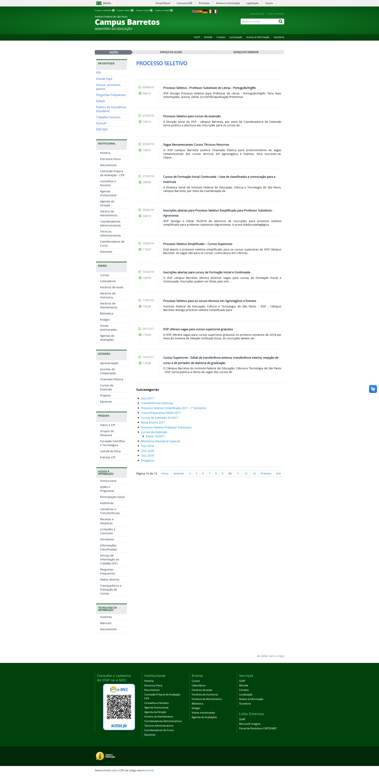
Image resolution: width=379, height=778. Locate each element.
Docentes (106, 251)
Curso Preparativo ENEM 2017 (161, 413)
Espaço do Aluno (171, 52)
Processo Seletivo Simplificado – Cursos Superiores (197, 244)
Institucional (108, 481)
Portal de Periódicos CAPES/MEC (258, 728)
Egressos (106, 401)
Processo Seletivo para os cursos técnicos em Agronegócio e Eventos (209, 301)
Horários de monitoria (107, 295)
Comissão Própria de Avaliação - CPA (112, 173)
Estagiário (147, 460)
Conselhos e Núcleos (108, 183)
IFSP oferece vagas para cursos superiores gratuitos (198, 329)
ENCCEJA (102, 129)
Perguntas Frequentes (111, 95)
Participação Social (112, 497)
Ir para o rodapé (163, 10)
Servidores (107, 539)
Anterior (178, 473)
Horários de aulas (111, 287)
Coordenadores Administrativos (110, 223)
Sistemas (106, 617)
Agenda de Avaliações (107, 338)
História (105, 153)
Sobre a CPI (107, 425)
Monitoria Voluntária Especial (160, 441)
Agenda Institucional (108, 193)
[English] (195, 11)
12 (246, 473)
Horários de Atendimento (108, 305)
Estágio (105, 319)
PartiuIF (101, 123)
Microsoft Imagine (249, 724)
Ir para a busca (144, 10)
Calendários (108, 281)
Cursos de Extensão (106, 387)
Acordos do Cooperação (108, 371)
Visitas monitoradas (108, 327)
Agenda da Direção (107, 203)
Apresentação (109, 363)
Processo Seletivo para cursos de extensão (192, 116)
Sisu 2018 (147, 446)
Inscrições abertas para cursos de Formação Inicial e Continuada (206, 272)
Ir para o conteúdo (104, 10)
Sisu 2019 (147, 455)
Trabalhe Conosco (108, 117)
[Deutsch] (205, 11)
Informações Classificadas (108, 547)
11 (237, 473)
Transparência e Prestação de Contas (111, 589)
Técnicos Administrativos (110, 233)
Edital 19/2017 (155, 436)
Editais (100, 101)
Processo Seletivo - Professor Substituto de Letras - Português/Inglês (209, 88)
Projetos (105, 395)
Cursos (104, 275)
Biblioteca (106, 313)
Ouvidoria (279, 37)
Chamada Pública (111, 379)
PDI (98, 72)
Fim (278, 473)
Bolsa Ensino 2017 (153, 422)
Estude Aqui (104, 79)
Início (164, 473)
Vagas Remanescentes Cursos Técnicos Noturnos (196, 144)
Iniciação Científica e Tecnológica (112, 443)
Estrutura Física (110, 159)
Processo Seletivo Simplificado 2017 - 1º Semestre (173, 408)
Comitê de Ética (110, 451)
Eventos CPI (107, 457)
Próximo (266, 473)
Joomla (150, 770)
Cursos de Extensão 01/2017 (159, 418)
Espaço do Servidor (246, 52)
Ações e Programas (107, 489)
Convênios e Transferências (110, 511)
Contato (221, 37)
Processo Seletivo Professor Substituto (166, 427)
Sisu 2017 (147, 398)
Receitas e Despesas (107, 521)
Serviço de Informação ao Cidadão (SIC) (109, 559)
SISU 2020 (147, 451)
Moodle (208, 37)
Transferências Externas (157, 403)
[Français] (215, 11)
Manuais (106, 623)
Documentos (108, 165)
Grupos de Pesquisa (107, 433)
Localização (235, 37)
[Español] (200, 11)
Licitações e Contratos (107, 531)
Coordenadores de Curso (159, 730)
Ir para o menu (125, 10)
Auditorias (107, 503)
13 (254, 473)
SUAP (197, 37)
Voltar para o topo (272, 656)
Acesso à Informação (257, 37)
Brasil (107, 3)
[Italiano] (210, 11)
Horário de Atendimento (108, 213)
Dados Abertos (109, 579)
